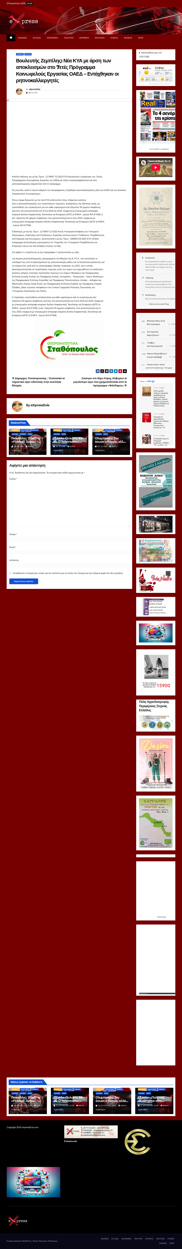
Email (12, 547)
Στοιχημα (168, 368)
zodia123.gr (164, 304)
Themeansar (52, 1241)
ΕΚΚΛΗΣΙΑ (100, 38)
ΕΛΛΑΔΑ (37, 38)
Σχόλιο (13, 479)
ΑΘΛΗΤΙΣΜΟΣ (25, 430)
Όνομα (13, 534)
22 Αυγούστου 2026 (149, 1106)
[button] (143, 524)
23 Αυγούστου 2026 (23, 1106)
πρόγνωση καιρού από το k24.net (159, 84)
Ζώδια (151, 304)
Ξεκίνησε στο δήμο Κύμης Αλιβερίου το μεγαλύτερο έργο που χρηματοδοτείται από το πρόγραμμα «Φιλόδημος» (100, 382)
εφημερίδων (165, 149)
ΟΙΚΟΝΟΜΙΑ (52, 38)
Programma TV (143, 993)
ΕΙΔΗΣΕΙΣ (22, 38)
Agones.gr (159, 368)
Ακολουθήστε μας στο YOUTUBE (150, 55)
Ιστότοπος (14, 560)
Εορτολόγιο (161, 917)
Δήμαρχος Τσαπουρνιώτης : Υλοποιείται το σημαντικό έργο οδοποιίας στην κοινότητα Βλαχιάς (38, 382)
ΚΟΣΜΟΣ (128, 38)
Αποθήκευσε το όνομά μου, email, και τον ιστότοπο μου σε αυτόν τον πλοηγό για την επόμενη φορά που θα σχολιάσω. (68, 573)
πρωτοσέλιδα (155, 149)
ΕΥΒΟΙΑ (114, 38)
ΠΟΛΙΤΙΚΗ (69, 38)
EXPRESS (84, 38)
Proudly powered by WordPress (19, 1241)
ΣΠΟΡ (140, 38)
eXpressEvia (34, 89)
